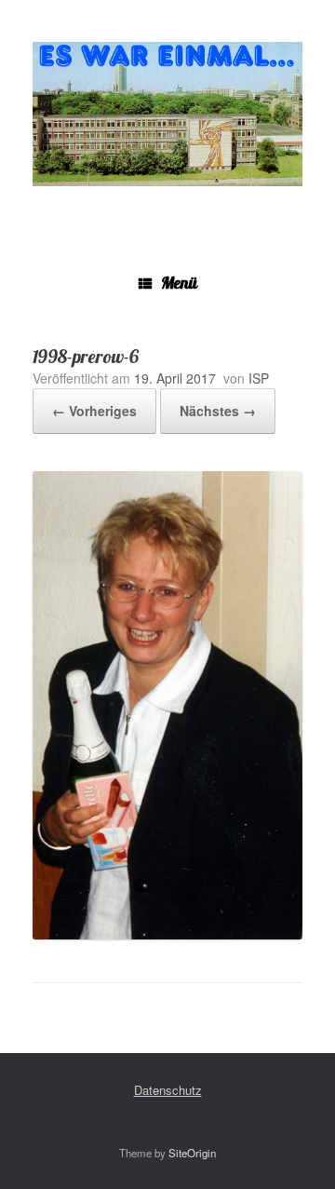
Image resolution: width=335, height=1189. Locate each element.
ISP (258, 378)
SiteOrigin (192, 1152)
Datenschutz (168, 1090)
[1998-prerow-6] (167, 934)
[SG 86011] (167, 114)
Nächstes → (218, 410)
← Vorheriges (94, 410)
